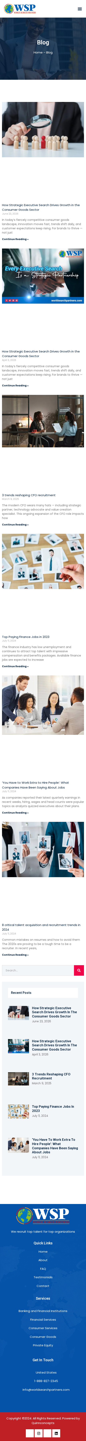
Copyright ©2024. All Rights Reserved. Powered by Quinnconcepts (43, 1420)
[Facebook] (30, 1433)
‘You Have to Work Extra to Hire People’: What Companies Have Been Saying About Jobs (55, 1146)
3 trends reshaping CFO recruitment (29, 495)
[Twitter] (47, 1433)
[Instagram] (39, 1433)
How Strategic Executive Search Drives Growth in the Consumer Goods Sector (54, 1012)
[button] (79, 8)
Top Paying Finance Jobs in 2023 (25, 637)
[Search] (79, 970)
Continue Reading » (15, 239)
